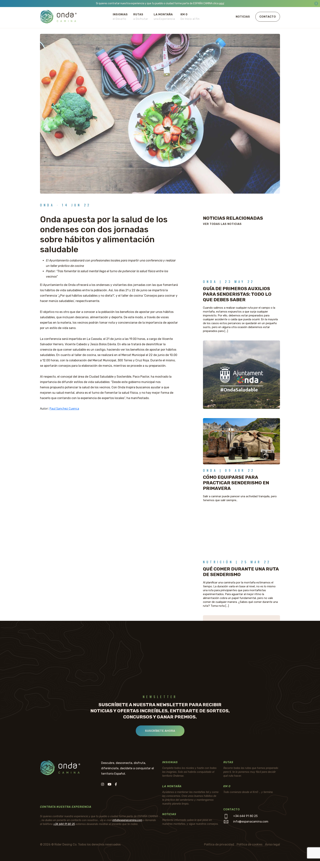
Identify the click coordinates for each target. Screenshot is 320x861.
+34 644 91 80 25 (64, 824)
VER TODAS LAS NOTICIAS (222, 224)
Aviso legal (272, 844)
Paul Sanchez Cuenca (64, 408)
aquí (221, 3)
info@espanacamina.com (127, 820)
